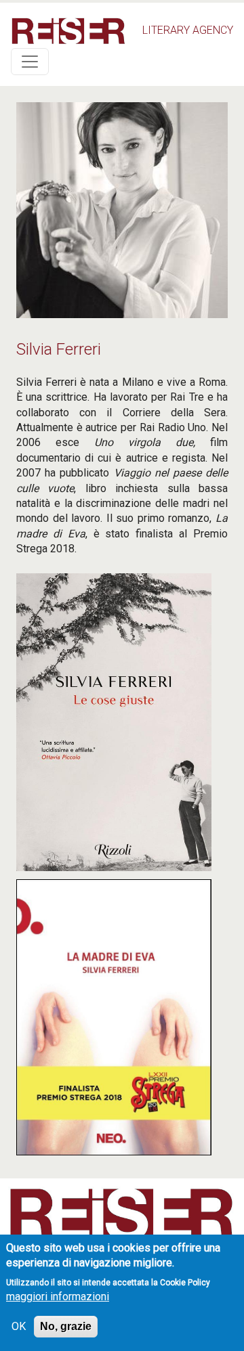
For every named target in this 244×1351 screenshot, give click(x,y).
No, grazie (66, 1326)
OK (19, 1326)
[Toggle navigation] (30, 61)
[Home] (68, 31)
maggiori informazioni (57, 1296)
